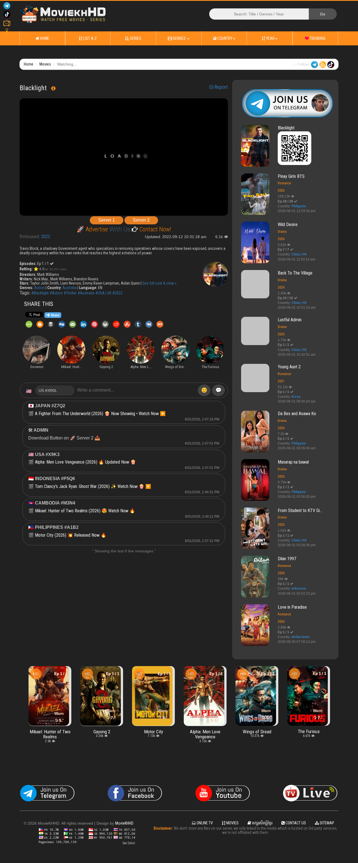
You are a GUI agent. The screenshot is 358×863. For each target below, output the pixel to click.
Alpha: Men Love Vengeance (153, 734)
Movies (45, 64)
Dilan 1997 (287, 558)
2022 (45, 236)
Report (220, 87)
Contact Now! (154, 229)
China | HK (299, 254)
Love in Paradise (292, 607)
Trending (317, 38)
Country (224, 38)
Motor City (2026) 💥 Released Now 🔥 (70, 535)
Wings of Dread (205, 731)
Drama (282, 231)
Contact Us (295, 823)
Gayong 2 (50, 731)
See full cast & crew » (159, 283)
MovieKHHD (124, 823)
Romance (284, 183)
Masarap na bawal (293, 462)
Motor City (101, 731)
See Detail (129, 843)
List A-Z (90, 38)
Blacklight (286, 128)
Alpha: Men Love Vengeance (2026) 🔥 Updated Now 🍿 (85, 462)
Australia (69, 287)
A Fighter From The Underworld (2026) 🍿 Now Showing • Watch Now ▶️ (100, 413)
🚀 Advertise (93, 229)
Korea (295, 397)
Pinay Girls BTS (291, 176)
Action (39, 287)
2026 (281, 190)
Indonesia (298, 588)
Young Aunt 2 (289, 366)
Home (44, 38)
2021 (281, 381)
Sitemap (326, 823)
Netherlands (300, 637)
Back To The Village (295, 273)
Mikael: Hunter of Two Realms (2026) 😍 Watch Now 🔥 (85, 510)
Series (135, 38)
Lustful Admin (290, 319)
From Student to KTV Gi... (300, 510)
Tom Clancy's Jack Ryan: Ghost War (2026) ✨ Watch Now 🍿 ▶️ (93, 486)
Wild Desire (288, 224)
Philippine (298, 206)
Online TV (204, 823)
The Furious (257, 731)
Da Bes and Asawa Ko (297, 413)
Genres (179, 38)
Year (270, 38)
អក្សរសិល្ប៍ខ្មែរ (261, 823)
